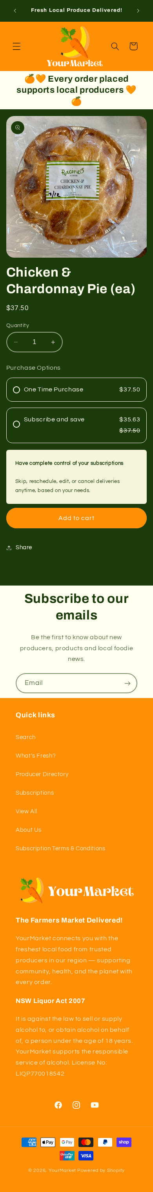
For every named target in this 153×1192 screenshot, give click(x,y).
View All (26, 811)
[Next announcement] (138, 10)
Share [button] (24, 547)
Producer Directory (42, 774)
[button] (16, 46)
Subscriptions (35, 793)
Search (26, 737)
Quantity (17, 325)
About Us (29, 830)
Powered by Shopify (101, 1170)
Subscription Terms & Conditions (61, 848)
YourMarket (62, 1170)
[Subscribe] (127, 683)
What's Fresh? (36, 756)
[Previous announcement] (15, 10)
